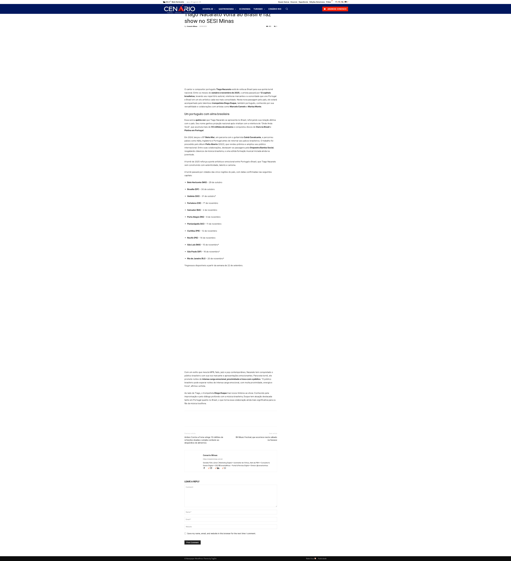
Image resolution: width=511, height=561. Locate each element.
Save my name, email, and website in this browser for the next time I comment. (221, 533)
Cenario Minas (192, 26)
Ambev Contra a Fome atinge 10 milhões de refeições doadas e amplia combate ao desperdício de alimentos (203, 440)
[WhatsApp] (205, 32)
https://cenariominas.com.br (213, 459)
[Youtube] (346, 2)
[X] (193, 32)
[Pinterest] (199, 32)
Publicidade (322, 558)
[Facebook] (337, 2)
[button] (287, 9)
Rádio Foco (310, 558)
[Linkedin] (343, 2)
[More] (212, 32)
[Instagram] (340, 2)
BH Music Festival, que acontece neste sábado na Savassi (256, 438)
